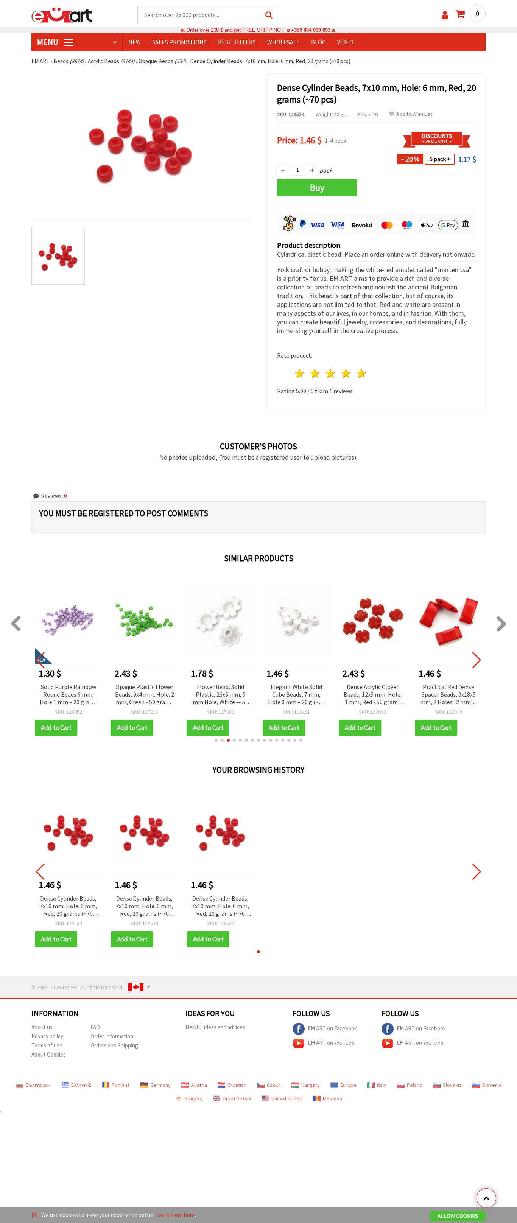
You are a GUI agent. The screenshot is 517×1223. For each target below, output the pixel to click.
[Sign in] (445, 15)
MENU (48, 42)
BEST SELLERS (237, 42)
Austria (199, 1084)
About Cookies (48, 1054)
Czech (274, 1084)
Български (38, 1084)
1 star (300, 373)
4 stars (346, 373)
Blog (318, 42)
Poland (414, 1084)
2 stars (315, 373)
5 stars (361, 373)
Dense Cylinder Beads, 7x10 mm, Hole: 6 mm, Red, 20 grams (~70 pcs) (68, 906)
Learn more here (175, 1214)
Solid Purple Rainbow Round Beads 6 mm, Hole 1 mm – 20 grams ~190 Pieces (68, 695)
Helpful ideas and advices (215, 1027)
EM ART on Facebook (332, 1028)
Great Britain (237, 1098)
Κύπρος (193, 1098)
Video (345, 42)
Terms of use (46, 1045)
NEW (134, 42)
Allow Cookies (458, 1216)
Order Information (111, 1036)
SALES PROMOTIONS (179, 42)
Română (121, 1084)
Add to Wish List (414, 114)
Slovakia (452, 1084)
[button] (216, 740)
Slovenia (491, 1084)
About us (42, 1027)
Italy (381, 1084)
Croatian (236, 1084)
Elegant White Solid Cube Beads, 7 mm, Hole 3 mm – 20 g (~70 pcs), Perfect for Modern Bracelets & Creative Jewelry (296, 695)
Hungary (310, 1084)
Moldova (332, 1098)
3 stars (331, 373)
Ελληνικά (81, 1084)
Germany (160, 1084)
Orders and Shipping (114, 1045)
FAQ (95, 1027)
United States (286, 1098)
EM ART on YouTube (331, 1042)
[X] (34, 1214)
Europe (348, 1084)
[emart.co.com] (61, 14)
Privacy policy (47, 1036)
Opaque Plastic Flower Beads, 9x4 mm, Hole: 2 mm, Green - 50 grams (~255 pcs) (144, 695)
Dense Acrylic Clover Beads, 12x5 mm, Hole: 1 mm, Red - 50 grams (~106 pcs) (373, 695)
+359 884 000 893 (310, 30)
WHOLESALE (283, 42)
